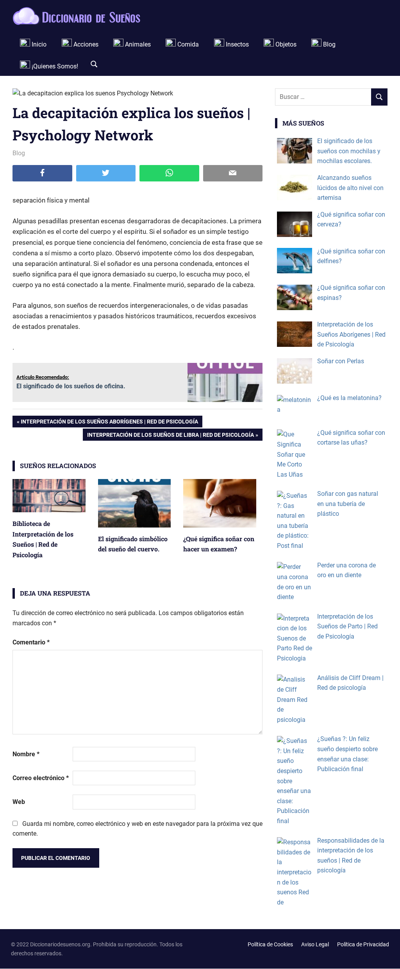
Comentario (31, 642)
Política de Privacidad (363, 944)
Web (18, 802)
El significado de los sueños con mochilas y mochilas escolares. (348, 151)
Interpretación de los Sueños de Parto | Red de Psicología (347, 626)
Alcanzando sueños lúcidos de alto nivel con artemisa (350, 187)
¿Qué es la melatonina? (349, 398)
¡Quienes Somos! (54, 66)
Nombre (25, 754)
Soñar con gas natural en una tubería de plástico (347, 503)
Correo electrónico (40, 778)
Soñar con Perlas (340, 361)
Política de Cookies (270, 944)
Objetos (285, 44)
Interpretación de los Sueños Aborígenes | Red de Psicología (109, 423)
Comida (187, 44)
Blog (328, 44)
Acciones (85, 44)
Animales (137, 44)
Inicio (38, 44)
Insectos (236, 44)
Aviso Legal (315, 944)
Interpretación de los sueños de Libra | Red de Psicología (170, 436)
